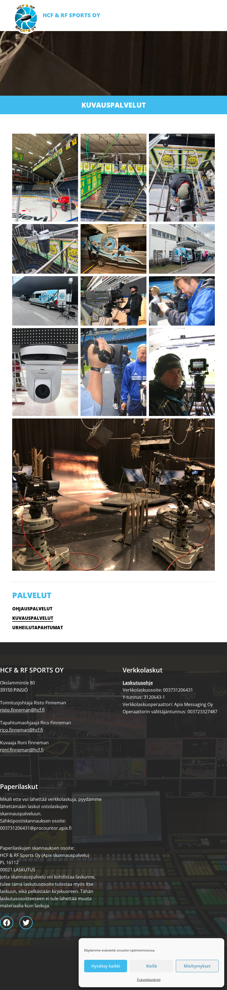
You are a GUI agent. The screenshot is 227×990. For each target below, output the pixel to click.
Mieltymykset (197, 966)
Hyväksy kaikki (105, 966)
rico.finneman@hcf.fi (21, 730)
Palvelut (31, 595)
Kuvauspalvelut (32, 618)
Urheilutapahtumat (37, 628)
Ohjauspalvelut (32, 609)
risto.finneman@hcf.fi (22, 710)
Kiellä (151, 966)
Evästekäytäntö (149, 979)
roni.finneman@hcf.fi (21, 750)
